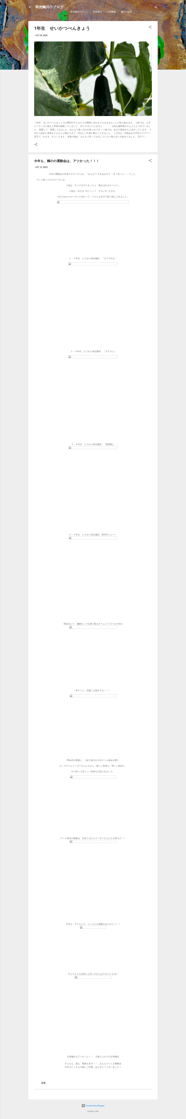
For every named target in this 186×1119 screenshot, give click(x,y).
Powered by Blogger (95, 1105)
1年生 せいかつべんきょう (64, 28)
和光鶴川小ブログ (49, 7)
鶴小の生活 (126, 11)
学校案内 (97, 11)
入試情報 (111, 11)
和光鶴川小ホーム (79, 11)
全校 (43, 1083)
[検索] (156, 7)
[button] (150, 27)
